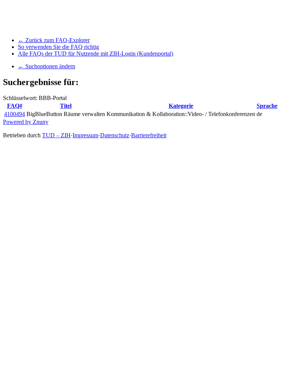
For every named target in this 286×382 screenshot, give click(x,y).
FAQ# (14, 106)
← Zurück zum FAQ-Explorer (54, 40)
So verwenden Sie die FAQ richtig (58, 47)
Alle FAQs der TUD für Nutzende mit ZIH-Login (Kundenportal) (95, 53)
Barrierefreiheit (148, 135)
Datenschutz (114, 135)
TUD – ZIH (56, 135)
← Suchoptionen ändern (46, 66)
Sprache (267, 106)
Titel (66, 106)
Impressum (85, 135)
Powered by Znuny (25, 122)
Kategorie (181, 106)
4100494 (14, 114)
